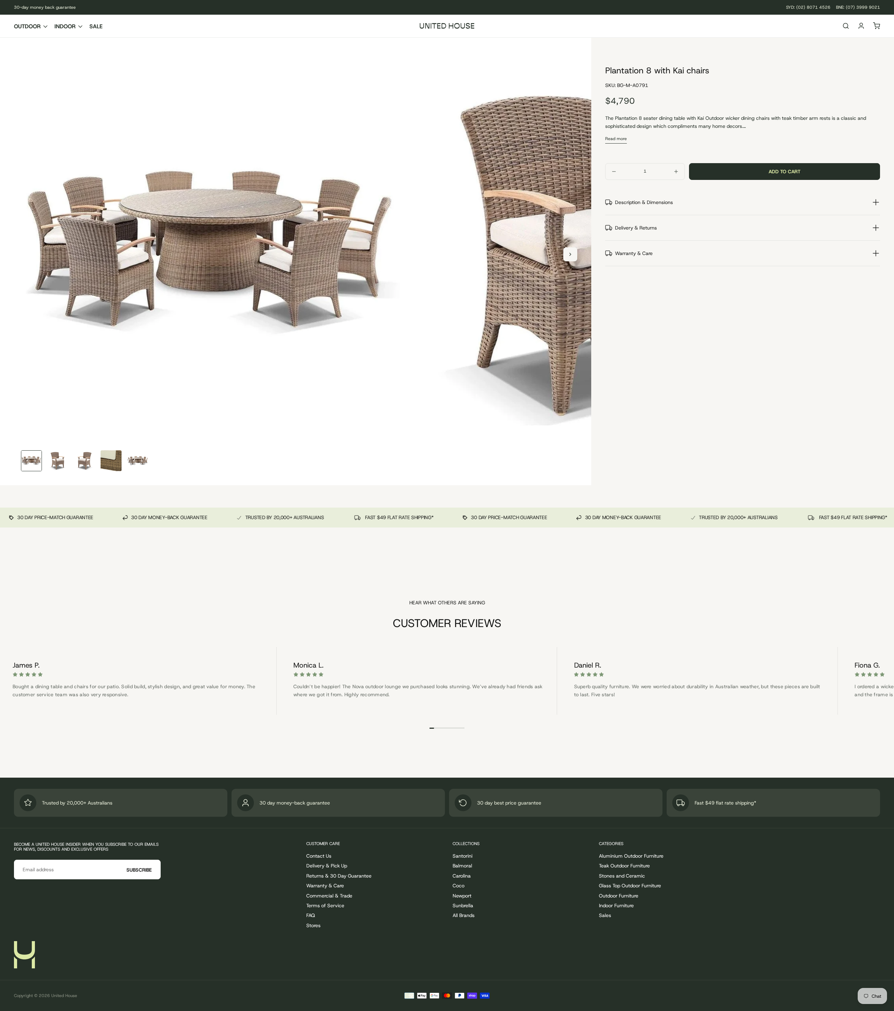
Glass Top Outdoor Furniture (630, 885)
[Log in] (861, 26)
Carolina (462, 876)
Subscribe (139, 870)
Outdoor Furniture (618, 896)
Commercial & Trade (329, 896)
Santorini (462, 856)
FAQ (310, 915)
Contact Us (318, 856)
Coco (458, 885)
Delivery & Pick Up (326, 866)
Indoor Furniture (616, 905)
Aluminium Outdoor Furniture (631, 856)
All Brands (464, 915)
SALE (96, 26)
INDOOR (64, 26)
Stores (313, 925)
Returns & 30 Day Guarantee (339, 876)
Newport (462, 896)
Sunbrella (463, 905)
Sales (605, 915)
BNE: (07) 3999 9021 (858, 7)
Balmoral (462, 866)
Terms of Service (325, 905)
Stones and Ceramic (622, 876)
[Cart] (876, 26)
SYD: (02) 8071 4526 (808, 7)
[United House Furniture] (24, 955)
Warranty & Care (325, 885)
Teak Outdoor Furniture (624, 866)
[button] (845, 26)
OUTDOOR (27, 26)
